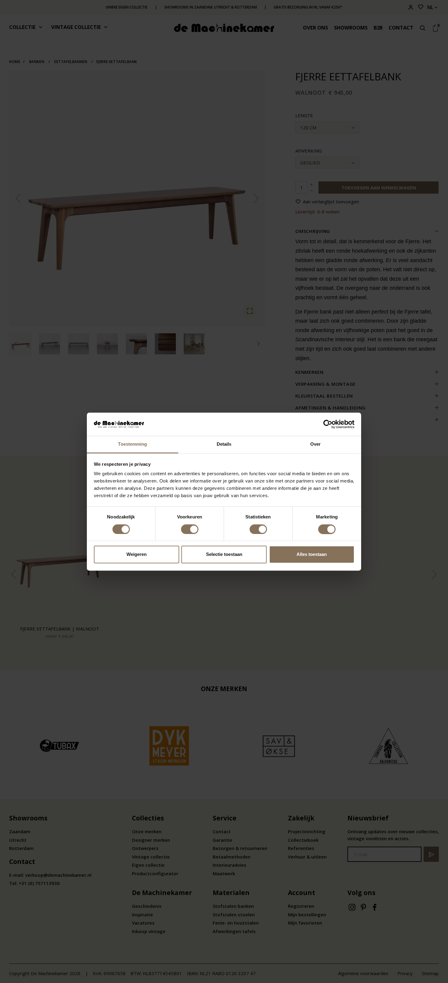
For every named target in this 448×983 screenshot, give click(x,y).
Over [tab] (315, 444)
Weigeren (136, 554)
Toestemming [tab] (132, 444)
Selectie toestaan (224, 554)
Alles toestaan (312, 554)
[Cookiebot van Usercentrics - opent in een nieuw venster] (327, 424)
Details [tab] (224, 444)
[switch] (189, 529)
